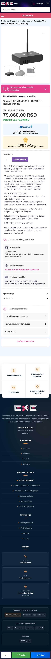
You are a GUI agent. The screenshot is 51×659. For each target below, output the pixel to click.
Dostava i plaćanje (26, 496)
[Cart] (48, 3)
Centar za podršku (26, 480)
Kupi (42, 655)
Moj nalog (26, 464)
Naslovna (5, 21)
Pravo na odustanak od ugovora (26, 491)
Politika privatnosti (26, 523)
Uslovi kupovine (26, 501)
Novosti (26, 459)
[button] (43, 33)
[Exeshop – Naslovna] (25, 408)
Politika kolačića (26, 528)
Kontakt (26, 538)
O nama (26, 533)
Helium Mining (26, 21)
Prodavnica (14, 21)
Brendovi (26, 454)
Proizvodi (26, 448)
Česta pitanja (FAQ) (26, 506)
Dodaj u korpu (20, 159)
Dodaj (23, 655)
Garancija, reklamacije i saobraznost (26, 485)
